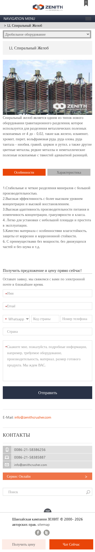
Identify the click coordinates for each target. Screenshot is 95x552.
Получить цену (23, 544)
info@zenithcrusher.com (32, 417)
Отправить (47, 392)
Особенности (24, 172)
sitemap (43, 524)
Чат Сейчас (71, 544)
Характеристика (69, 172)
